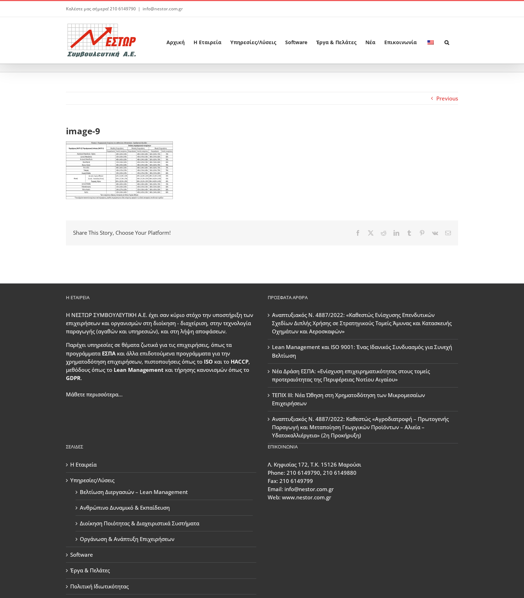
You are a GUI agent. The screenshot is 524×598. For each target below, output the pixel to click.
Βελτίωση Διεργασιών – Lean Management (134, 491)
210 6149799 (296, 480)
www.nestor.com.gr (306, 497)
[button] (447, 40)
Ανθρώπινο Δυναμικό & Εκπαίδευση (125, 507)
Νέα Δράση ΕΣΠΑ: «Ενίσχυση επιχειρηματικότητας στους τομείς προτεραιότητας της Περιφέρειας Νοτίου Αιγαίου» (351, 375)
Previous (447, 98)
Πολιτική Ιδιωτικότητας (99, 586)
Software (81, 554)
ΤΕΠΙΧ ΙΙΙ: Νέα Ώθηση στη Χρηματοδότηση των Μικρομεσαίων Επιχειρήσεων (348, 399)
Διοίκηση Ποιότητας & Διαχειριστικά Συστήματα (139, 523)
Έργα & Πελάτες (90, 570)
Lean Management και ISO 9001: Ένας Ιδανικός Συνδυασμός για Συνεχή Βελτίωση (362, 351)
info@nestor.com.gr (163, 9)
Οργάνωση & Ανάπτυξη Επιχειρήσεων (127, 538)
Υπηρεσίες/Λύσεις (92, 480)
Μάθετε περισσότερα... (94, 394)
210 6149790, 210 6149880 (321, 472)
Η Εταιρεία (83, 464)
